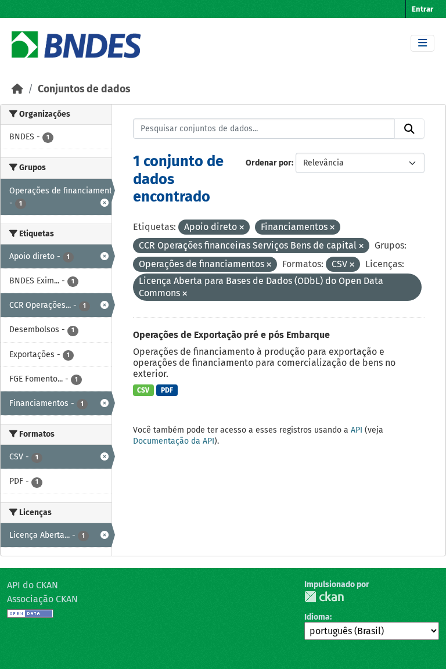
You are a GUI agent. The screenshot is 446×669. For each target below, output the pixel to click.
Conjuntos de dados (84, 89)
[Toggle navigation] (422, 43)
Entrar (422, 9)
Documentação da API (173, 441)
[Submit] (409, 128)
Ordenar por (269, 163)
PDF (167, 390)
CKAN (324, 597)
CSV (143, 390)
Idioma (317, 617)
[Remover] (241, 228)
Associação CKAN (42, 599)
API (356, 430)
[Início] (17, 89)
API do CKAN (32, 585)
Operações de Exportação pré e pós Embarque (231, 334)
